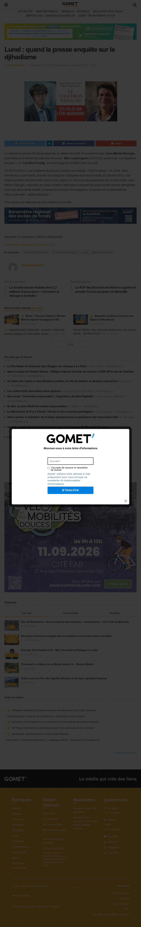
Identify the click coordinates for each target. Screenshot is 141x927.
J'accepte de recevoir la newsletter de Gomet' (69, 468)
